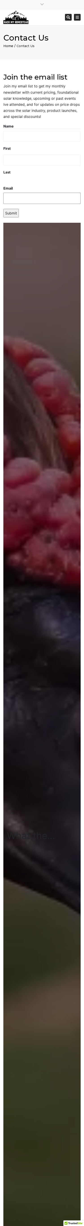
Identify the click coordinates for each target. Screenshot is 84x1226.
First (7, 148)
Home (8, 46)
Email (8, 188)
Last (7, 172)
